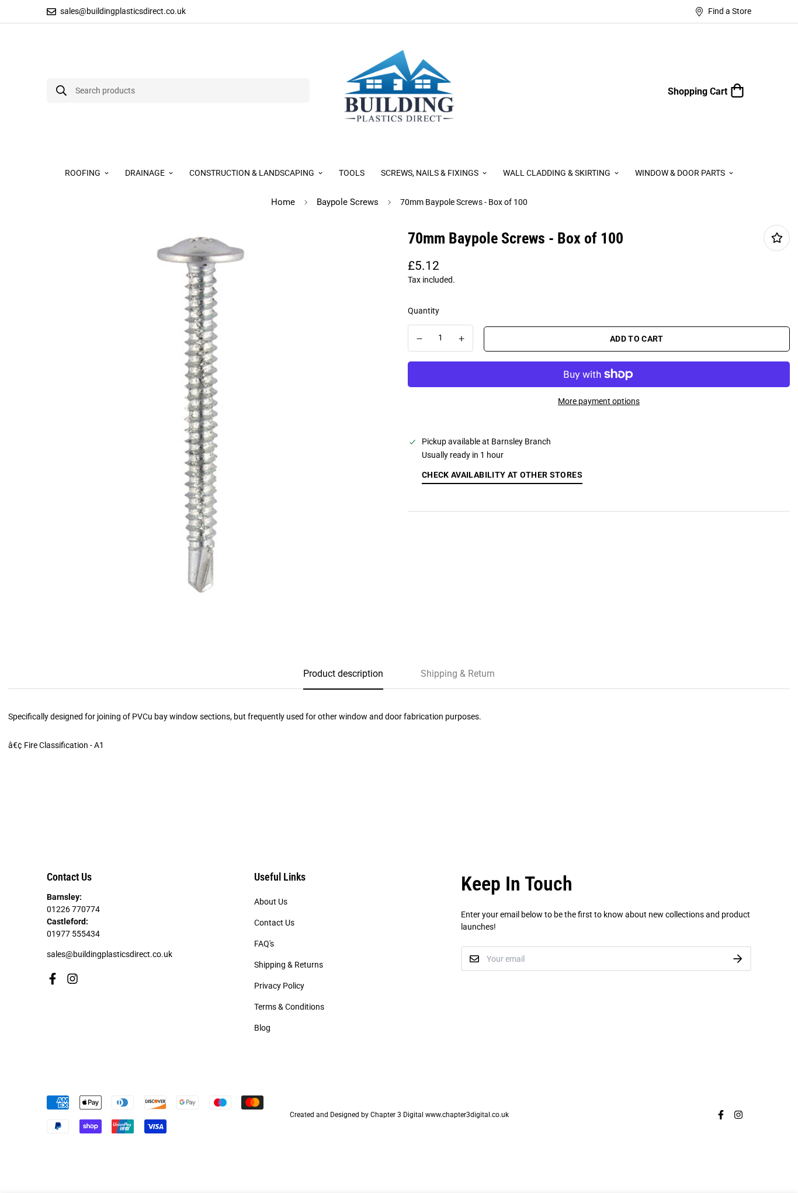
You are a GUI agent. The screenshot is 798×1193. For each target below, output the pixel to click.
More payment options (599, 401)
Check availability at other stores (502, 474)
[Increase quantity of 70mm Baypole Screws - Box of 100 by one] (462, 338)
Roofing (82, 173)
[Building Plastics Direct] (398, 90)
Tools (352, 173)
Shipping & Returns (288, 964)
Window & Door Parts (680, 173)
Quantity (423, 310)
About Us (270, 901)
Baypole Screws (348, 202)
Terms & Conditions (289, 1006)
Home (283, 202)
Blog (262, 1027)
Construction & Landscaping (251, 173)
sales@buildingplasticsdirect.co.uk (109, 954)
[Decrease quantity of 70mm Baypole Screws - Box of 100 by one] (419, 338)
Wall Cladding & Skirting (556, 173)
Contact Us (274, 922)
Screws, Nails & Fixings (429, 173)
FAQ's (264, 943)
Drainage (145, 173)
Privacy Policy (279, 985)
